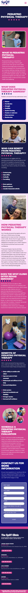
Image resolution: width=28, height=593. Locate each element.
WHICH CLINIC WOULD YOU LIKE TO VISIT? (12, 507)
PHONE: (5, 501)
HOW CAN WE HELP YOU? (10, 512)
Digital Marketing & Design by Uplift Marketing (14, 591)
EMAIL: (5, 495)
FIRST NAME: (7, 485)
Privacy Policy (22, 590)
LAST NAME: (7, 490)
